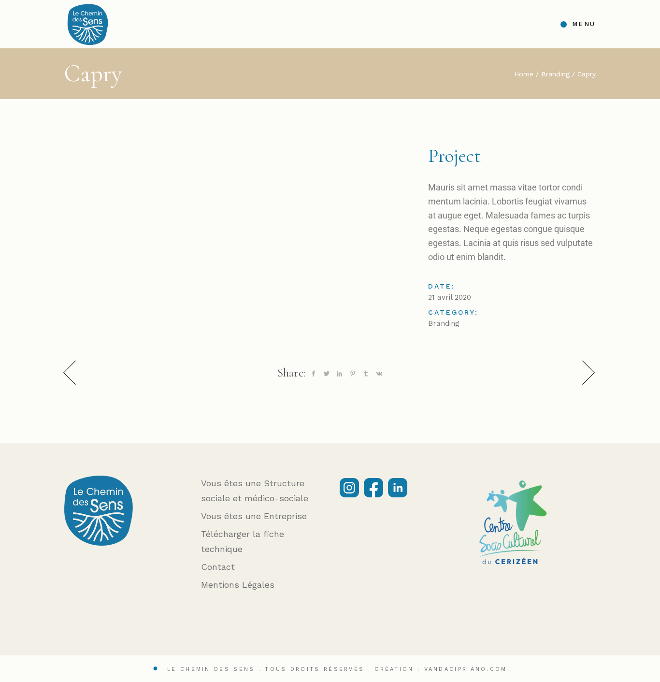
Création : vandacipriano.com (440, 669)
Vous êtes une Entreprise (254, 516)
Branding (443, 323)
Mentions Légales (237, 585)
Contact (218, 567)
